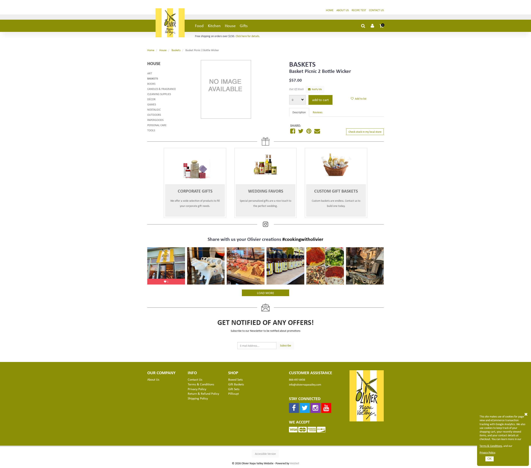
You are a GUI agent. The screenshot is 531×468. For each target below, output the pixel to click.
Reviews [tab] (317, 112)
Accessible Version (265, 454)
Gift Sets (233, 389)
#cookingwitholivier (302, 239)
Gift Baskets (236, 384)
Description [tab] (299, 112)
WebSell (294, 463)
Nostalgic (154, 109)
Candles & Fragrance (161, 89)
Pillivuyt (233, 393)
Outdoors (154, 115)
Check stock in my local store (364, 132)
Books (151, 84)
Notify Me (316, 89)
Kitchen (214, 25)
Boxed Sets (235, 379)
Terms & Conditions (491, 446)
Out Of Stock (296, 89)
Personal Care (157, 125)
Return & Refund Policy (203, 393)
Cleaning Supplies (159, 94)
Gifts (244, 25)
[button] (382, 26)
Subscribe (285, 345)
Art (149, 73)
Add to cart (320, 99)
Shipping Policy (198, 398)
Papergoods (155, 120)
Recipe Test (359, 10)
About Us (342, 10)
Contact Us (376, 10)
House (230, 25)
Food (199, 25)
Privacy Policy (487, 452)
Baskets (176, 50)
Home (330, 10)
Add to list (360, 98)
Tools (151, 130)
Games (151, 104)
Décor (151, 99)
